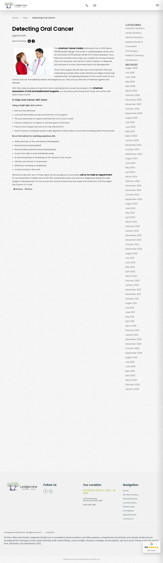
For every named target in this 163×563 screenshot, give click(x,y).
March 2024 (131, 176)
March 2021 (131, 325)
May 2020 (130, 371)
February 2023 (132, 226)
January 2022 (132, 285)
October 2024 (132, 149)
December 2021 (133, 289)
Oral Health (131, 46)
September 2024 (133, 154)
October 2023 (132, 194)
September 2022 (133, 248)
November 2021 (133, 294)
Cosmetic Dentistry (135, 28)
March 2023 (131, 221)
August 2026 (131, 68)
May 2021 (129, 316)
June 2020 (130, 366)
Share (29, 189)
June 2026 (130, 77)
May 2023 (130, 212)
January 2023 (132, 230)
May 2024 (130, 167)
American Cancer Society (70, 48)
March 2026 (131, 90)
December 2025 (133, 99)
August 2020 (131, 357)
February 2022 (132, 280)
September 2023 (133, 199)
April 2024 (130, 172)
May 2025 (130, 131)
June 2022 (130, 262)
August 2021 (131, 303)
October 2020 (132, 348)
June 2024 (130, 163)
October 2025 (132, 108)
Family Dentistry (133, 32)
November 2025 (133, 104)
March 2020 (131, 380)
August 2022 (131, 253)
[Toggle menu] (157, 5)
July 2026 (130, 72)
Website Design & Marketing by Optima (80, 559)
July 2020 (130, 362)
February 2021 (132, 330)
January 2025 (132, 140)
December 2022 (133, 235)
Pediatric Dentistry (134, 55)
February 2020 (132, 384)
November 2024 (133, 145)
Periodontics (131, 60)
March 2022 (131, 276)
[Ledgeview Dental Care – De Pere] (15, 9)
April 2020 (130, 375)
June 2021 (130, 312)
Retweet (19, 189)
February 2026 (132, 95)
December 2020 (133, 339)
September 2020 (133, 352)
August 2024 (131, 158)
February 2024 (132, 181)
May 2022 (130, 267)
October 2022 (132, 244)
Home (15, 17)
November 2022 (133, 239)
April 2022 (130, 271)
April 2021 (130, 321)
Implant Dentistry (134, 41)
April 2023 (130, 217)
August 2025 (131, 117)
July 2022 (129, 257)
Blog (25, 17)
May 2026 (130, 81)
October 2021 (132, 298)
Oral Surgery (131, 51)
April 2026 (130, 86)
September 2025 (133, 113)
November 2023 (133, 190)
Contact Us (50, 532)
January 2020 (132, 389)
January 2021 (131, 334)
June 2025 (130, 126)
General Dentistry (134, 37)
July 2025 (130, 122)
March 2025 (131, 135)
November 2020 (133, 343)
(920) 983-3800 (89, 505)
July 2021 (129, 307)
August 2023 (131, 203)
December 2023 (133, 185)
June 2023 (130, 208)
